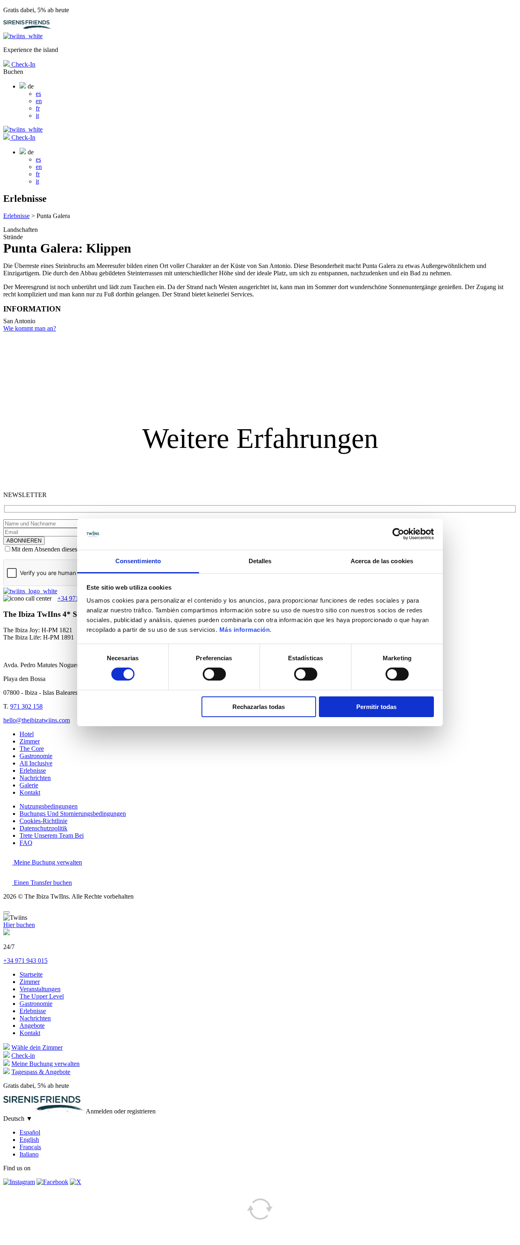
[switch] (214, 674)
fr (38, 108)
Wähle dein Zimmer (37, 1047)
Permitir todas (376, 706)
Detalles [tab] (260, 561)
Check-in (23, 1055)
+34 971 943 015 (25, 960)
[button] (260, 353)
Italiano (29, 1154)
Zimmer (30, 741)
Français (30, 1146)
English (29, 1139)
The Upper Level (42, 996)
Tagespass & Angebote (40, 1071)
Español (30, 1132)
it (37, 115)
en (39, 100)
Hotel (27, 734)
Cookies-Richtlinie (43, 820)
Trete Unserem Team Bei (52, 835)
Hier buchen (19, 924)
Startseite (31, 974)
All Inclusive (36, 763)
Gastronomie (36, 755)
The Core (32, 748)
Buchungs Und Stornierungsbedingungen (73, 813)
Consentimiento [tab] (138, 561)
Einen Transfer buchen (42, 882)
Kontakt (30, 792)
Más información (244, 629)
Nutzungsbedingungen (49, 806)
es (38, 93)
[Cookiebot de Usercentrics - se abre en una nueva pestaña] (398, 534)
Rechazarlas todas (258, 706)
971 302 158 (26, 706)
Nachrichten (35, 777)
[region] (260, 357)
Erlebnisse (16, 215)
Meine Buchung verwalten (47, 862)
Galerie (29, 785)
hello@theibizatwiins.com (36, 720)
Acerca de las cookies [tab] (382, 561)
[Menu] (6, 912)
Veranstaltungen (40, 989)
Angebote (32, 1025)
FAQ (26, 842)
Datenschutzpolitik (43, 828)
